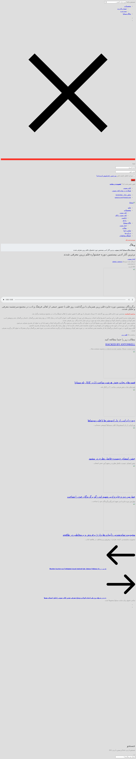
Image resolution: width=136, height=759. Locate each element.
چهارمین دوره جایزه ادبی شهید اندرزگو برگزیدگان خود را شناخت (101, 496)
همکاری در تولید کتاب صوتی (121, 191)
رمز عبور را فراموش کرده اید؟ (106, 176)
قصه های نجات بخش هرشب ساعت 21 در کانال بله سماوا (105, 382)
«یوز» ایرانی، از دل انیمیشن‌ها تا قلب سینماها (111, 420)
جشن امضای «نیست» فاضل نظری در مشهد (112, 458)
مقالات (124, 228)
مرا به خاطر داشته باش (125, 176)
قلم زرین (124, 335)
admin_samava (117, 261)
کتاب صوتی (127, 188)
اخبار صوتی (123, 225)
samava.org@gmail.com (123, 197)
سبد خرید (123, 11)
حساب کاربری (122, 9)
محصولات (127, 6)
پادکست (124, 218)
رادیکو (125, 220)
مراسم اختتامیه (130, 314)
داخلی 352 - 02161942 (123, 195)
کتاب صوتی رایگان (121, 215)
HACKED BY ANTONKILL (120, 344)
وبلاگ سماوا (127, 14)
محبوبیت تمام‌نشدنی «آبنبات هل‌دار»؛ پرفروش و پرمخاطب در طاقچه (99, 535)
